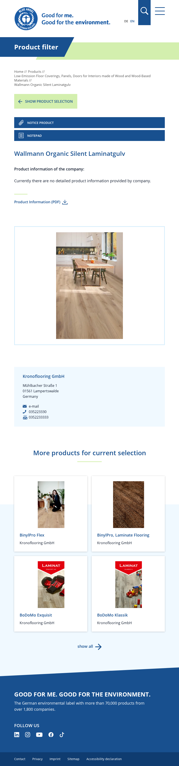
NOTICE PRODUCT (40, 123)
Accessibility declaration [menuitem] (104, 759)
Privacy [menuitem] (37, 759)
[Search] (144, 11)
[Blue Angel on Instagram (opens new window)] (27, 734)
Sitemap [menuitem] (73, 759)
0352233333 (38, 417)
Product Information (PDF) (37, 201)
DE (126, 21)
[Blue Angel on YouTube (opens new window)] (39, 734)
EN (132, 21)
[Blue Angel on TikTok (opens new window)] (61, 734)
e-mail (34, 406)
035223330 (37, 411)
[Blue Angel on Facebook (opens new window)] (50, 734)
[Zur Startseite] (67, 19)
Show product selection (49, 101)
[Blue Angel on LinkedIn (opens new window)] (16, 734)
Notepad (34, 136)
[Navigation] (160, 11)
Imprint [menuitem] (55, 759)
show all (85, 646)
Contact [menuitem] (19, 759)
